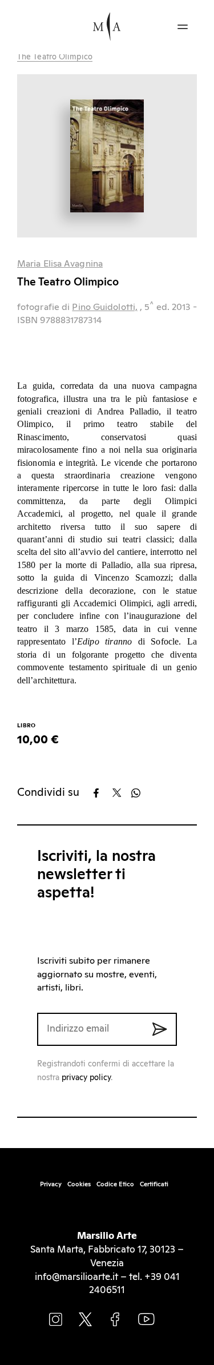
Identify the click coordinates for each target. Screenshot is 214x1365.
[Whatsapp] (139, 793)
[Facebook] (102, 793)
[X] (120, 793)
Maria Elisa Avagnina (60, 263)
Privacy (51, 1184)
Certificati (154, 1184)
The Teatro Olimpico (54, 57)
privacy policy (86, 1078)
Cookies (79, 1184)
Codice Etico (115, 1184)
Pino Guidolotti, (105, 307)
